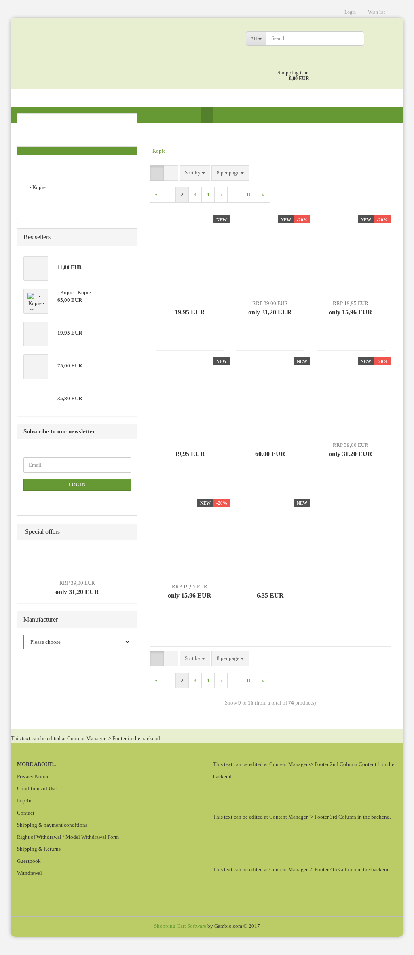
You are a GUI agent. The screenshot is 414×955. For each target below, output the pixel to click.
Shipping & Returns (39, 849)
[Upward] (392, 943)
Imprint (25, 801)
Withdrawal (29, 873)
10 (249, 194)
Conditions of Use (37, 788)
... (234, 194)
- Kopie (158, 151)
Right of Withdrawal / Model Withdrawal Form (68, 837)
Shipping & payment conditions (52, 825)
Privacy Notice (33, 776)
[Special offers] (128, 532)
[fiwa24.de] (125, 52)
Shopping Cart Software (180, 926)
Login (350, 12)
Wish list (376, 12)
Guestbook (29, 861)
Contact (25, 813)
